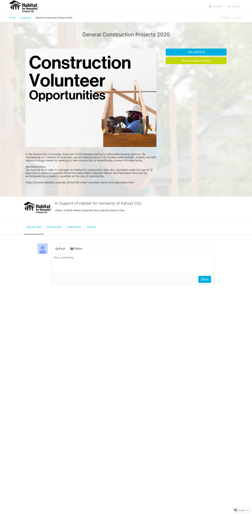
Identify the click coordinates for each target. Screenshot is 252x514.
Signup (217, 6)
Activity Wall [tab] (34, 226)
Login (236, 6)
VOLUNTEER (196, 52)
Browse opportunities (196, 60)
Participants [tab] (54, 226)
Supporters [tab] (74, 226)
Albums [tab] (91, 226)
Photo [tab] (78, 248)
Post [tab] (62, 248)
